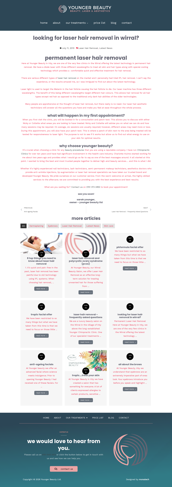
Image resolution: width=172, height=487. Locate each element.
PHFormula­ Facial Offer (130, 247)
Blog (111, 417)
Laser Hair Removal (88, 48)
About (57, 417)
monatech (144, 479)
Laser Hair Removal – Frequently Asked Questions (85, 316)
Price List (98, 417)
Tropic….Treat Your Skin (85, 375)
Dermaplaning (36, 226)
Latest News (105, 48)
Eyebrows (53, 226)
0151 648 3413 (49, 454)
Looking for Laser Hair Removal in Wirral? (130, 316)
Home (46, 417)
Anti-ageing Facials (41, 364)
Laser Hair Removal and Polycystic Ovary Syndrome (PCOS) (85, 261)
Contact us (77, 187)
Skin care (108, 226)
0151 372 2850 (93, 187)
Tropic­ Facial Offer (41, 314)
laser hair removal (67, 78)
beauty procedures (74, 150)
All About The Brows (130, 364)
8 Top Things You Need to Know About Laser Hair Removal (41, 261)
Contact (124, 417)
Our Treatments (75, 417)
